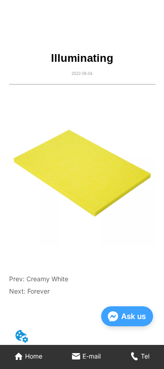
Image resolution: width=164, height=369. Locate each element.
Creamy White (47, 279)
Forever (38, 291)
